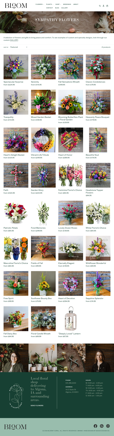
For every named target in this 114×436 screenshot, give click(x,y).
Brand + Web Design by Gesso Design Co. (94, 431)
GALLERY (14, 40)
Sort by (6, 47)
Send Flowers (37, 405)
